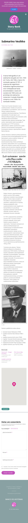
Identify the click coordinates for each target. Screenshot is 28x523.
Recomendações (12, 488)
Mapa (18, 488)
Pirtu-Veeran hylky (18, 352)
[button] (14, 381)
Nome (4, 453)
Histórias (18, 486)
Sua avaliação (5, 428)
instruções (5, 409)
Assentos (8, 486)
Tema (13, 486)
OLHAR (14, 9)
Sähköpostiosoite (7, 460)
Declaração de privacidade (14, 493)
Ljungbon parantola (6, 359)
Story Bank (14, 26)
